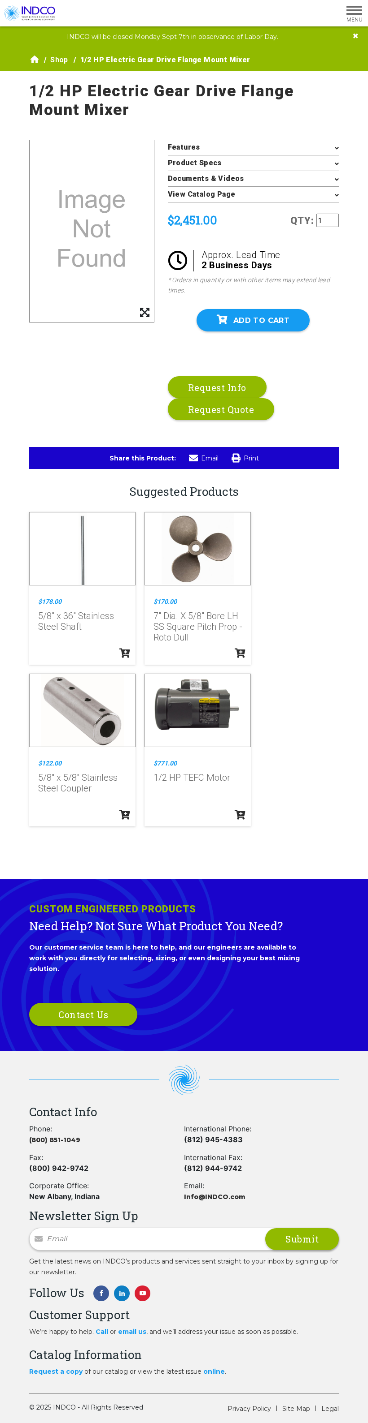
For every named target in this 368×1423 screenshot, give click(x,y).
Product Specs (195, 163)
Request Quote (221, 409)
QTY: (302, 220)
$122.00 (49, 763)
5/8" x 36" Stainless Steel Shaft (76, 621)
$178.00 (49, 601)
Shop (59, 60)
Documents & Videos (206, 178)
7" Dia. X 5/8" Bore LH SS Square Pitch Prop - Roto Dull (197, 626)
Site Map (296, 1409)
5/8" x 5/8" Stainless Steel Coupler (78, 783)
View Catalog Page (202, 194)
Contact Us (83, 1014)
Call (102, 1332)
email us (132, 1332)
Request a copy (56, 1371)
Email (210, 458)
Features (184, 147)
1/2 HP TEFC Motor (191, 777)
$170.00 (165, 601)
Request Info (217, 387)
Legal (330, 1409)
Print (251, 458)
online (214, 1371)
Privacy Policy (249, 1409)
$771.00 (165, 763)
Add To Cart (261, 320)
